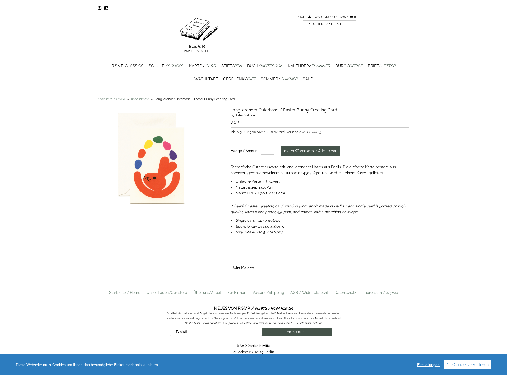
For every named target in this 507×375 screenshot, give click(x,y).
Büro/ (349, 66)
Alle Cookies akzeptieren (467, 365)
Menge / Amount (245, 151)
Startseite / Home (124, 292)
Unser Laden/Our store (167, 292)
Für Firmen (237, 292)
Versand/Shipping (268, 292)
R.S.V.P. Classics (127, 66)
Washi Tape (206, 79)
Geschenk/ (239, 79)
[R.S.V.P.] (199, 54)
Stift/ (231, 66)
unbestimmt (140, 99)
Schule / (166, 66)
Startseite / (111, 99)
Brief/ (382, 66)
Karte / (202, 66)
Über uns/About (207, 292)
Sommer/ (279, 79)
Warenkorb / (335, 17)
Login (302, 17)
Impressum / (380, 292)
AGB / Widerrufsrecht (309, 292)
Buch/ (265, 66)
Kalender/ (309, 66)
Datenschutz (345, 292)
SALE (308, 79)
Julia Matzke (242, 267)
